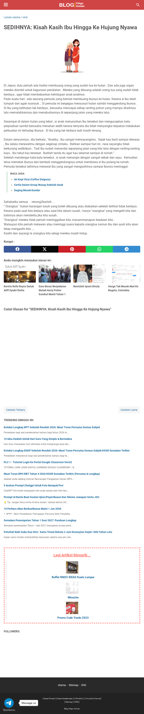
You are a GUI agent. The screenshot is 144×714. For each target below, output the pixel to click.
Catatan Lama (129, 409)
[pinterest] (72, 249)
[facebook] (17, 249)
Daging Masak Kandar (27, 190)
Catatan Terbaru (15, 409)
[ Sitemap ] (68, 702)
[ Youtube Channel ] (93, 698)
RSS (83, 685)
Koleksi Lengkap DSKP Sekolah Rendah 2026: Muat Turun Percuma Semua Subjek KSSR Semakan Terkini (67, 450)
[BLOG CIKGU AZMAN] (72, 5)
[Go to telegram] (9, 703)
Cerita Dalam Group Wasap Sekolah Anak (38, 184)
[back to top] (136, 705)
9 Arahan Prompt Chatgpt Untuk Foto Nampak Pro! (33, 485)
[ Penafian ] (79, 698)
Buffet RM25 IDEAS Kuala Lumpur (73, 577)
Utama (62, 685)
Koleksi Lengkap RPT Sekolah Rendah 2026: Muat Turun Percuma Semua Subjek (52, 427)
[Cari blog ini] (138, 5)
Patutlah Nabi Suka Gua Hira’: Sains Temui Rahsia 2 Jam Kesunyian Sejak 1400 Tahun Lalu (58, 531)
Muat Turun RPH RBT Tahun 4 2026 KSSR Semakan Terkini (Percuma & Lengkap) (52, 473)
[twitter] (44, 249)
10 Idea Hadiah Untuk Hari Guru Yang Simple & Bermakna (38, 438)
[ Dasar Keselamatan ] (65, 698)
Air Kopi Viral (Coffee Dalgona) (32, 179)
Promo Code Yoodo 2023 (73, 617)
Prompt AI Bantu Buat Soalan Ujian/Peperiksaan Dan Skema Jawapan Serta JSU (51, 497)
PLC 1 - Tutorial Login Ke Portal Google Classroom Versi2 (38, 462)
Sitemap (73, 685)
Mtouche (73, 597)
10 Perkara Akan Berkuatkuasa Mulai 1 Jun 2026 (32, 508)
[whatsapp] (99, 249)
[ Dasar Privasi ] (49, 698)
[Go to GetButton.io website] (9, 710)
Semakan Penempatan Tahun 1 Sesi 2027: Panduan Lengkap (40, 520)
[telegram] (126, 249)
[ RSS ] (77, 702)
